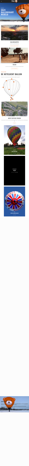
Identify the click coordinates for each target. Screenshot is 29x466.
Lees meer (16, 172)
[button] (1, 1)
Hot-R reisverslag (14, 68)
